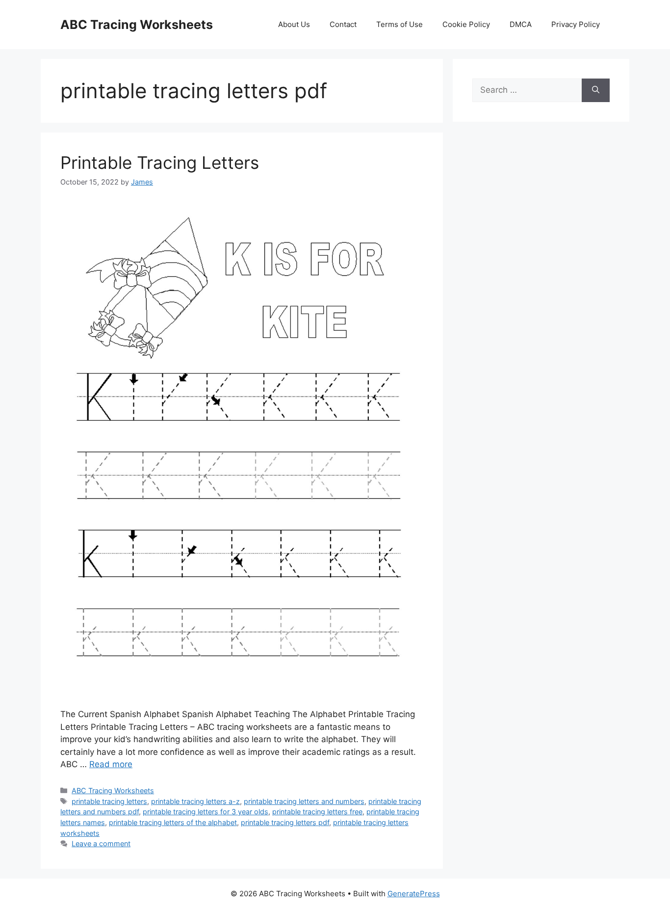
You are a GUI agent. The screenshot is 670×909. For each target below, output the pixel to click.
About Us (294, 24)
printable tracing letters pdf (285, 822)
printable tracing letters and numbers (304, 801)
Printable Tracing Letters (159, 162)
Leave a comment (101, 843)
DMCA (521, 24)
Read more (110, 764)
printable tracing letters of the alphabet (173, 822)
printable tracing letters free (317, 811)
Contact (343, 24)
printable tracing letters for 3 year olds (205, 811)
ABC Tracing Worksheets (136, 24)
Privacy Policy (575, 24)
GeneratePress (413, 893)
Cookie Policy (466, 24)
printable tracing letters (109, 801)
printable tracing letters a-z (195, 801)
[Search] (596, 90)
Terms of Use (399, 24)
